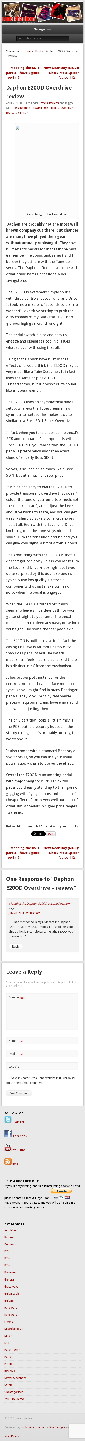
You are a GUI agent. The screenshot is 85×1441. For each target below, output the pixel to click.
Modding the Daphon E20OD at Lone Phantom (39, 903)
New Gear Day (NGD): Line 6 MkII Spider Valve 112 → (61, 72)
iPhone (8, 1321)
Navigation (43, 29)
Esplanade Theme (32, 1427)
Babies (8, 1237)
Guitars (9, 1300)
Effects (38, 51)
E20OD (45, 107)
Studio (8, 1385)
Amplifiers (11, 1230)
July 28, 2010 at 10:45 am (24, 913)
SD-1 (18, 112)
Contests (10, 1244)
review (10, 112)
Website (14, 1066)
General (9, 1279)
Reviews (54, 103)
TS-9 (26, 112)
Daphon (25, 107)
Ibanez (55, 107)
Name (16, 1042)
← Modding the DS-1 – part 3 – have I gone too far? (24, 72)
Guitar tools (11, 1293)
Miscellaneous (13, 1328)
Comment (16, 998)
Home (28, 51)
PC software (12, 1349)
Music (8, 1335)
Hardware (10, 1307)
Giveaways (11, 1286)
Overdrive (67, 107)
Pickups (9, 1364)
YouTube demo (14, 1399)
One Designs (57, 1427)
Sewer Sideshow (15, 1378)
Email (16, 1055)
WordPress (12, 1436)
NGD (7, 1342)
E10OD (36, 107)
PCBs (7, 1356)
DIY (6, 1251)
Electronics (11, 1272)
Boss (16, 107)
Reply (15, 946)
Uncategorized (14, 1392)
